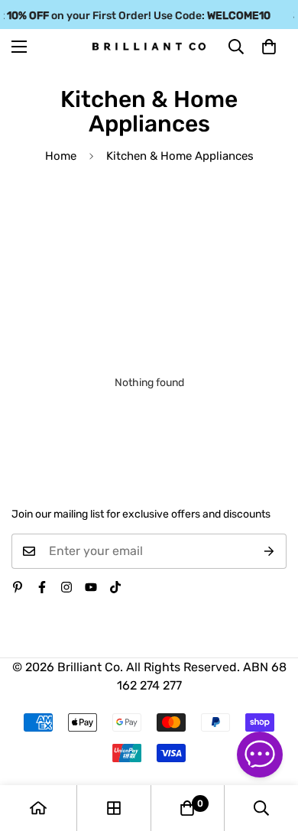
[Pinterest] (17, 587)
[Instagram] (66, 587)
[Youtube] (91, 587)
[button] (269, 46)
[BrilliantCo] (149, 46)
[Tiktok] (115, 587)
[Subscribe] (269, 551)
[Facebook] (42, 587)
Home (60, 156)
